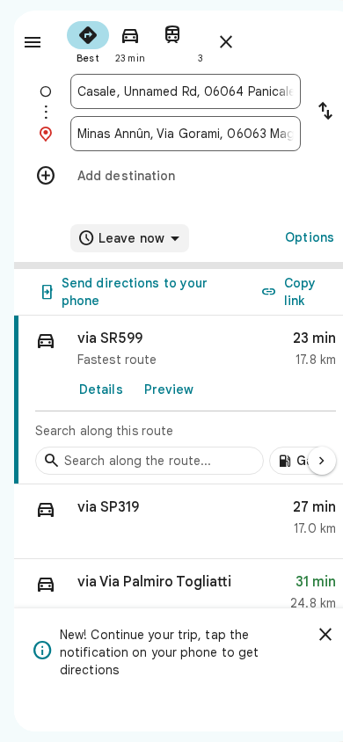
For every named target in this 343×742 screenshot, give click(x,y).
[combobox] (185, 91)
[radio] (88, 40)
